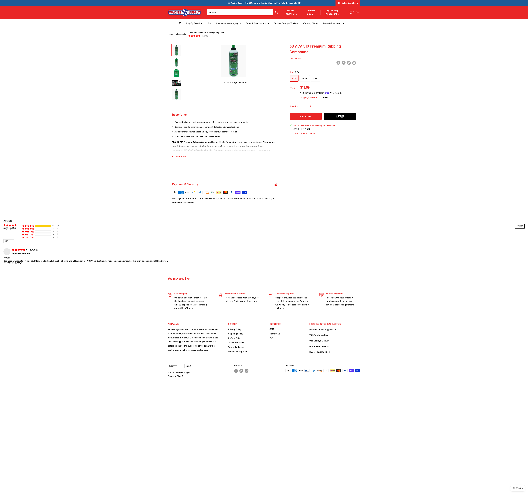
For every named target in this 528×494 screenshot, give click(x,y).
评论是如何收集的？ (13, 262)
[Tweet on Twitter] (349, 62)
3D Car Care (295, 58)
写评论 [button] (519, 226)
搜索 (272, 329)
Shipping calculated (309, 97)
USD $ (188, 366)
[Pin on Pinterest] (344, 62)
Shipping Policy (235, 333)
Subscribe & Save (350, 3)
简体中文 (173, 366)
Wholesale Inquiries (237, 351)
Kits (209, 23)
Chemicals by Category (227, 23)
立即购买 (340, 116)
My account (331, 13)
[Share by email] (354, 62)
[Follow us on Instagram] (241, 371)
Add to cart (305, 116)
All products (181, 34)
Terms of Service (236, 342)
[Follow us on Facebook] (236, 371)
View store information (304, 133)
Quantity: (294, 106)
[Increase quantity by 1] (318, 106)
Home (170, 34)
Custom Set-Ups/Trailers (286, 23)
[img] (19, 249)
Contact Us (275, 333)
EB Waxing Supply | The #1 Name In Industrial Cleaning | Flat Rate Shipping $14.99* (264, 3)
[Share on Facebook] (338, 62)
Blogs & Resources (332, 23)
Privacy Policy (234, 329)
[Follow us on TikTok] (246, 371)
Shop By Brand (193, 23)
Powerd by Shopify (176, 376)
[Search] (276, 12)
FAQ (271, 338)
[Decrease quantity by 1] (303, 106)
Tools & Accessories (256, 23)
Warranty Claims (310, 23)
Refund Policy (235, 338)
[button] (195, 36)
